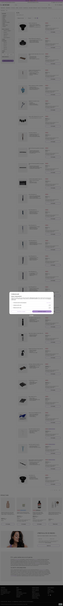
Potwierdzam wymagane (21, 311)
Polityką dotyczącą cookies (34, 297)
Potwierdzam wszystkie (42, 311)
